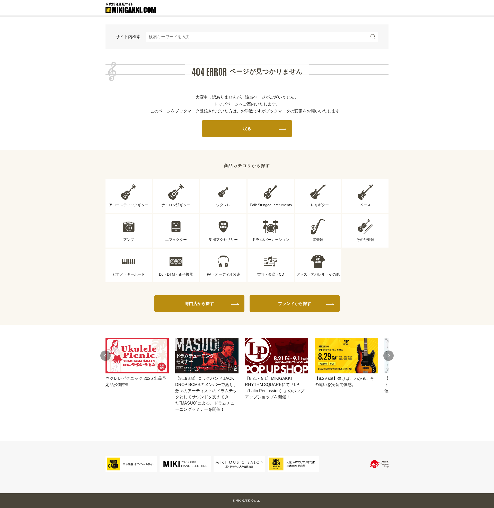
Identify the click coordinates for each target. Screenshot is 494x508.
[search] (373, 37)
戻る (247, 128)
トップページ (226, 104)
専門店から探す (199, 303)
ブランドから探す (294, 303)
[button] (105, 356)
